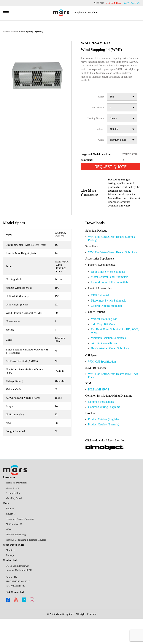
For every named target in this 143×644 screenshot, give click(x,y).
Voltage (99, 133)
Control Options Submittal (109, 320)
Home (6, 32)
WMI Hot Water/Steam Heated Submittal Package (109, 247)
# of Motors (97, 111)
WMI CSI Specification (103, 377)
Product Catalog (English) (106, 441)
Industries (11, 537)
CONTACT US (131, 3)
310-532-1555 (111, 3)
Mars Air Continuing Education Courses (28, 564)
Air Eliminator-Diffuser (106, 359)
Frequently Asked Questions (22, 542)
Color (101, 144)
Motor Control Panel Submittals (113, 290)
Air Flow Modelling (16, 558)
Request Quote (111, 171)
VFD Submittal (101, 309)
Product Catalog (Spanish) (106, 446)
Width (100, 101)
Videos (9, 553)
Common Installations (104, 422)
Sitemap (10, 580)
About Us (11, 574)
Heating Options (94, 122)
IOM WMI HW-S (98, 406)
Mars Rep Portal (15, 521)
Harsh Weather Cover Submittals (114, 364)
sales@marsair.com (16, 610)
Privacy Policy (13, 515)
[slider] (37, 75)
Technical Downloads (18, 504)
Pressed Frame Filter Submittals (113, 295)
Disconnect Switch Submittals (112, 314)
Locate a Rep (13, 510)
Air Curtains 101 (14, 547)
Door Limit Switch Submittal (111, 285)
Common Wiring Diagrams (106, 428)
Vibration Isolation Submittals (111, 353)
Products (15, 32)
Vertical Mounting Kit (106, 333)
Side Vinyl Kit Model (104, 339)
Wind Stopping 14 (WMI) (35, 32)
